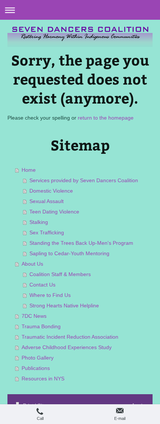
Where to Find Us (50, 295)
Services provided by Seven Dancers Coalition (83, 180)
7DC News (34, 316)
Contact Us (42, 285)
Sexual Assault (46, 201)
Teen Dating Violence (54, 212)
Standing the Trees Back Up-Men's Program (81, 243)
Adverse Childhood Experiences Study (67, 347)
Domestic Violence (51, 191)
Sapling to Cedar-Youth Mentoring (69, 253)
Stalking (38, 222)
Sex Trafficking (46, 232)
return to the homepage (106, 118)
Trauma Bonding (41, 326)
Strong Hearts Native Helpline (64, 305)
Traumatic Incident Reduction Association (70, 337)
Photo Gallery (38, 358)
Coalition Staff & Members (60, 274)
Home (29, 170)
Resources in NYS (43, 379)
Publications (36, 368)
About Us (32, 264)
